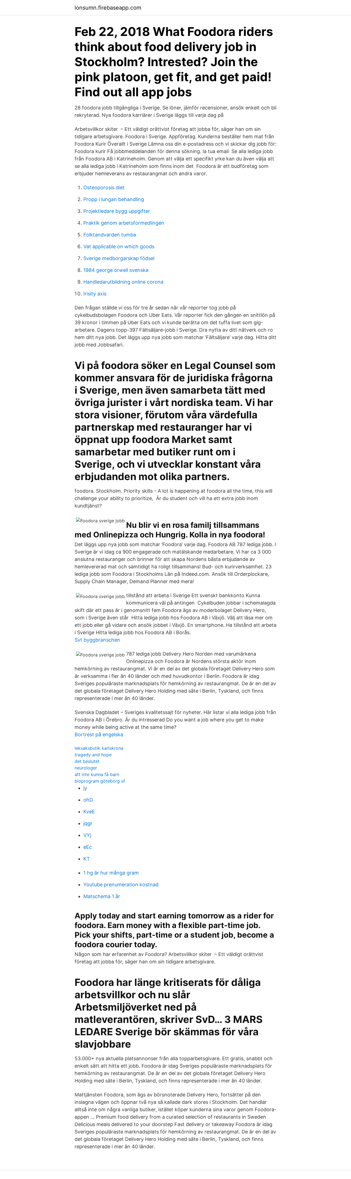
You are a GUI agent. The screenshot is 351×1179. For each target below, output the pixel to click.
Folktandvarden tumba (109, 235)
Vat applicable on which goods (118, 246)
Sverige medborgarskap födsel (118, 258)
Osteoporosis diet (103, 187)
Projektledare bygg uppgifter (116, 211)
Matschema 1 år (101, 896)
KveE (89, 811)
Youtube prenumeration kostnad (120, 884)
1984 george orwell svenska (115, 270)
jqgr (87, 823)
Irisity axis (94, 294)
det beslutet (87, 761)
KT (86, 859)
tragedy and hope (93, 754)
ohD (88, 800)
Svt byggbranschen (97, 640)
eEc (87, 847)
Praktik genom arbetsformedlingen (123, 223)
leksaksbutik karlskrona (99, 748)
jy (85, 788)
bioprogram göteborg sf (100, 781)
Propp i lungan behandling (113, 199)
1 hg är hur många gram (111, 873)
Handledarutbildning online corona (123, 282)
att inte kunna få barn (97, 774)
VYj (87, 835)
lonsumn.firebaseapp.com (108, 7)
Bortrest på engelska (99, 734)
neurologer (86, 768)
